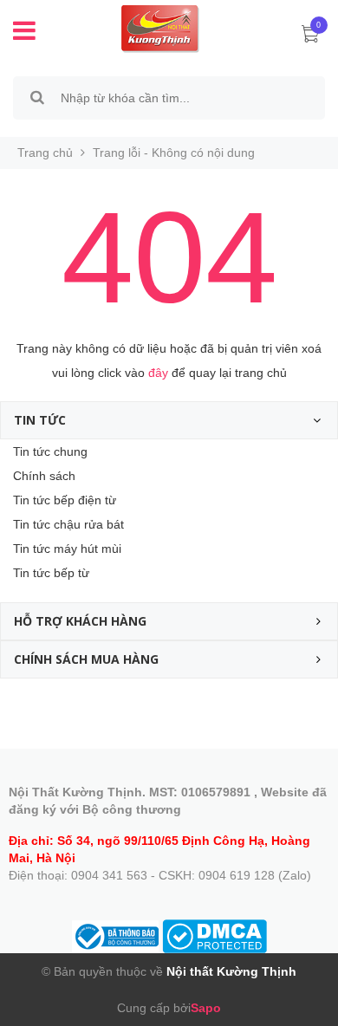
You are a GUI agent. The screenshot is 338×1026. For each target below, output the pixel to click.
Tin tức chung (50, 451)
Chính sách (44, 476)
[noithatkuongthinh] (147, 28)
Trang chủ (45, 152)
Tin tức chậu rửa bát (68, 524)
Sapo (206, 1008)
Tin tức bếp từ (51, 573)
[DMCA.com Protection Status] (214, 935)
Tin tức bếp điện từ (64, 500)
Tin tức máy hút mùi (67, 548)
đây (158, 373)
